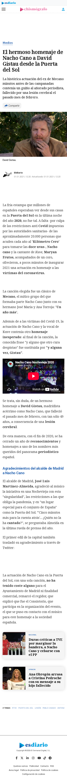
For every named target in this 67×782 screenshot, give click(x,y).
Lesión (38, 708)
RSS (52, 766)
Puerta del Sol (25, 708)
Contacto (44, 766)
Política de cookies (49, 770)
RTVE (14, 708)
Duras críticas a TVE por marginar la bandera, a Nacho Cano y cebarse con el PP (45, 647)
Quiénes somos (20, 766)
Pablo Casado (49, 708)
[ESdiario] (9, 3)
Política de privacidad (30, 770)
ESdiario (18, 172)
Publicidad (34, 766)
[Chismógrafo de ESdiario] (33, 9)
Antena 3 (61, 708)
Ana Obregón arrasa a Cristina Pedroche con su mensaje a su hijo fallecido (45, 680)
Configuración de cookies (33, 774)
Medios (8, 43)
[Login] (63, 9)
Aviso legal (14, 770)
